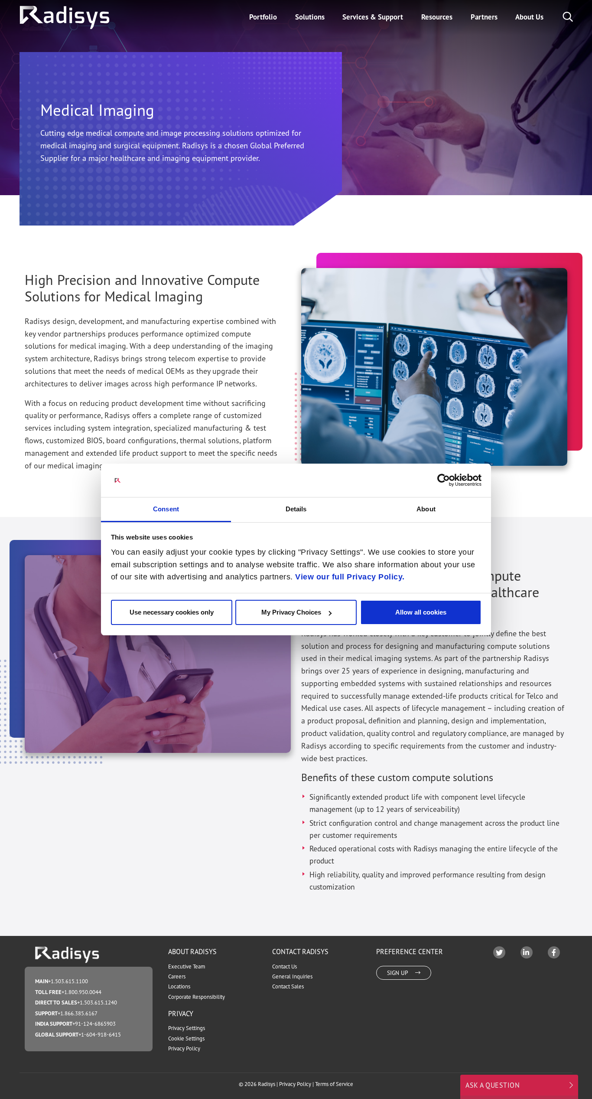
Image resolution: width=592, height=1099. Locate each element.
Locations (179, 986)
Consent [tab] (166, 509)
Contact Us (284, 966)
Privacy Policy (184, 1048)
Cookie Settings (186, 1038)
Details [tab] (296, 509)
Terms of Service (334, 1084)
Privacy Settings (186, 1028)
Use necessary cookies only (172, 612)
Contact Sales (288, 986)
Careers (176, 976)
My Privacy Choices (291, 612)
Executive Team (186, 966)
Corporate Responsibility (196, 997)
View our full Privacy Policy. (350, 576)
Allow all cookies (420, 612)
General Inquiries (292, 976)
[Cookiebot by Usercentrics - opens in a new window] (443, 480)
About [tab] (426, 509)
